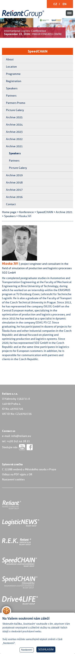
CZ (55, 4)
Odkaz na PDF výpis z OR (17, 474)
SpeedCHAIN (37, 51)
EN (64, 4)
